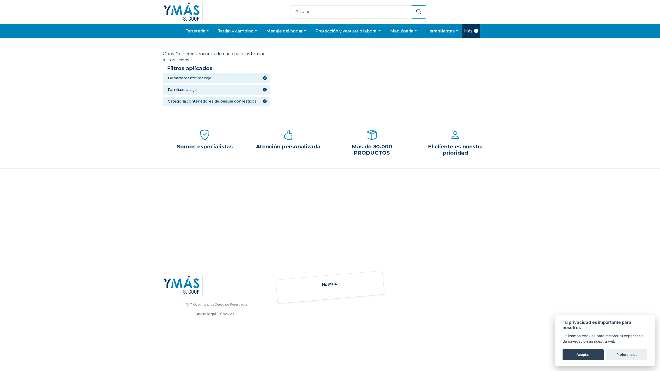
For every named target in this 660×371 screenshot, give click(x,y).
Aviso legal (206, 314)
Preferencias (626, 354)
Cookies (227, 314)
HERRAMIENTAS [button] (440, 31)
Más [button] (468, 31)
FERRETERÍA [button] (195, 31)
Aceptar (583, 354)
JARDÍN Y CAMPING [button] (236, 31)
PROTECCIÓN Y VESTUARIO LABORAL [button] (346, 31)
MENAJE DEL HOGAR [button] (284, 31)
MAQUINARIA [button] (402, 31)
